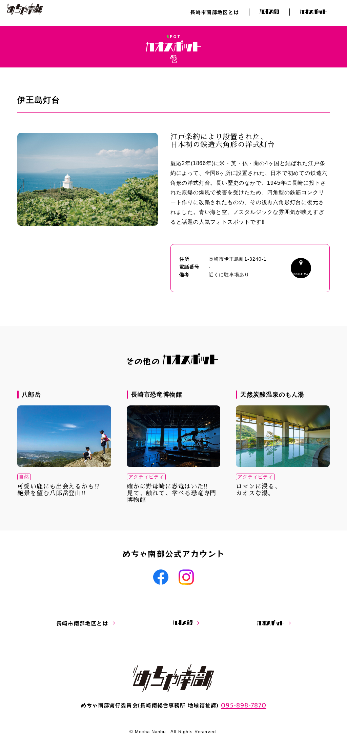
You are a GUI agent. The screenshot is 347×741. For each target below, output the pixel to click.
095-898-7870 (243, 705)
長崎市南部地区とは (214, 12)
